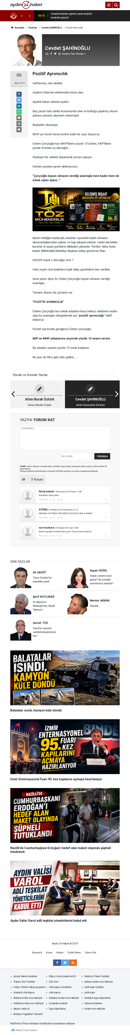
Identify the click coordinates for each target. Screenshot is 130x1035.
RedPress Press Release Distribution (31, 1023)
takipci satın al (21, 1008)
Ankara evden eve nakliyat (27, 997)
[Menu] (109, 5)
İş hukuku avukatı (58, 1003)
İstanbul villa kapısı (24, 992)
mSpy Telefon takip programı (29, 987)
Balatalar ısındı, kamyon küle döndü (70, 15)
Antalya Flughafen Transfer (28, 1014)
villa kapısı (55, 992)
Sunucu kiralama (93, 1003)
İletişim (60, 952)
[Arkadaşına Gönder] (19, 117)
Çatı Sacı (53, 981)
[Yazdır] (19, 123)
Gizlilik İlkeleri (74, 952)
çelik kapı (89, 992)
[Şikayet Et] (105, 499)
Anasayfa (37, 952)
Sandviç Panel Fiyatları (96, 976)
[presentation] (22, 16)
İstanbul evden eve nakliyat (64, 997)
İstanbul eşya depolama (97, 997)
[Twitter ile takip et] (65, 963)
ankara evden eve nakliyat (98, 981)
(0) (53, 500)
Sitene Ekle (90, 952)
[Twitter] (19, 100)
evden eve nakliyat (94, 1008)
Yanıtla (45, 500)
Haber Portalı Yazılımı (26, 1030)
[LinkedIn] (19, 106)
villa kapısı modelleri (60, 987)
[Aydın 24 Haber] (26, 4)
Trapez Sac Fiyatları (24, 981)
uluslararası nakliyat (64, 1023)
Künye (49, 952)
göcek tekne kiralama (25, 976)
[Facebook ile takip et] (57, 963)
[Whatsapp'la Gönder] (19, 111)
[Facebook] (19, 94)
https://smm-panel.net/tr (62, 976)
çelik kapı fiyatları (94, 987)
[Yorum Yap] (19, 129)
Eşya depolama (57, 1008)
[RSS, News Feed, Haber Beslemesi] (73, 963)
